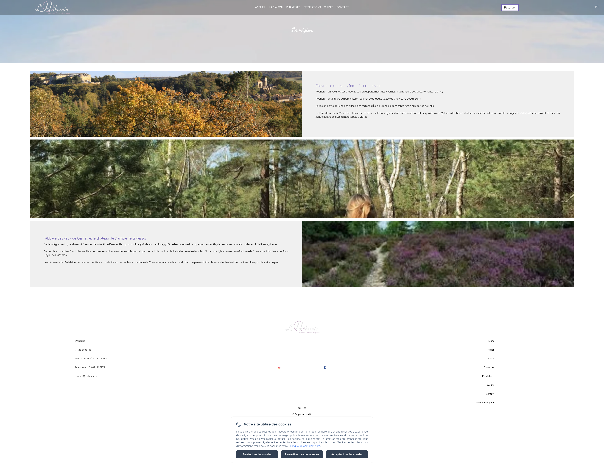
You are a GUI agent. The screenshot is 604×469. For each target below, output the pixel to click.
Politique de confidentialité (304, 445)
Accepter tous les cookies (347, 454)
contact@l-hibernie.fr (86, 376)
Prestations (312, 7)
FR (304, 408)
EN (299, 408)
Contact (342, 7)
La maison (276, 7)
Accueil (260, 7)
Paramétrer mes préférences (302, 454)
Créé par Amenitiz (302, 414)
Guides (328, 7)
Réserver (510, 7)
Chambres (293, 7)
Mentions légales (485, 402)
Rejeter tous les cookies (257, 454)
